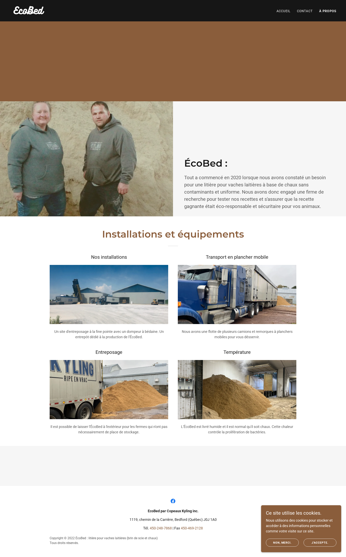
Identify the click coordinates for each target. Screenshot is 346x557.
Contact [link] (305, 11)
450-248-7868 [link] (161, 528)
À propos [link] (327, 11)
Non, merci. (282, 542)
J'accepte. (320, 542)
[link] (28, 10)
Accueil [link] (284, 11)
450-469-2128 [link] (192, 528)
